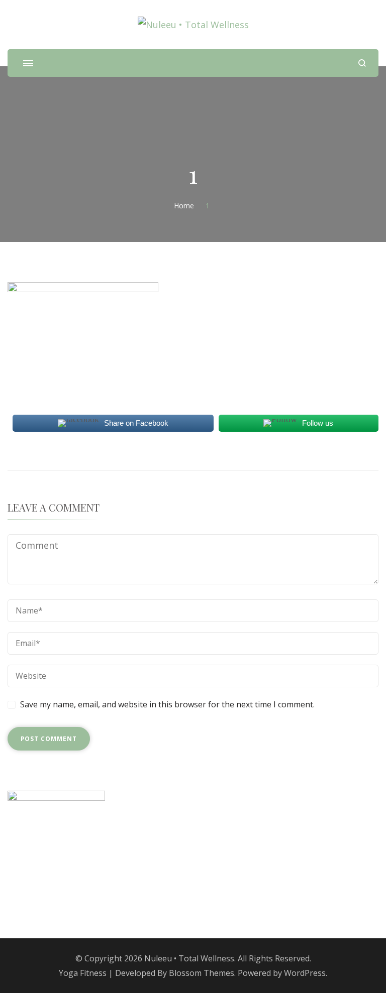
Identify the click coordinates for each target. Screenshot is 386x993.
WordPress (305, 972)
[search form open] (362, 63)
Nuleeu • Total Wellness (189, 958)
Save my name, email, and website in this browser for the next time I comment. (167, 704)
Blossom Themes (201, 972)
